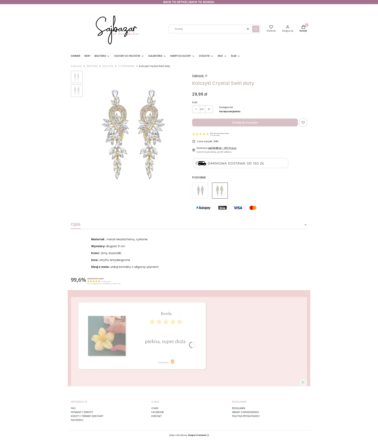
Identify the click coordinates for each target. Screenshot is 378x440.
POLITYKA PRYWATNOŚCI (246, 416)
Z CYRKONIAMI (126, 66)
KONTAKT (156, 416)
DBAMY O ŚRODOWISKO (245, 412)
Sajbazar (76, 66)
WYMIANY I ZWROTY (82, 412)
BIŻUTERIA (92, 66)
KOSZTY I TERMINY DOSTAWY (87, 416)
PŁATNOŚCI (77, 420)
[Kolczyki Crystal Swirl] (200, 191)
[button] (255, 29)
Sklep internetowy (187, 435)
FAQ (73, 408)
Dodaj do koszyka (245, 122)
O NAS (154, 408)
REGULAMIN (238, 408)
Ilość (194, 102)
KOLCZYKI (108, 66)
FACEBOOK (157, 412)
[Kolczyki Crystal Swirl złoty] (220, 191)
